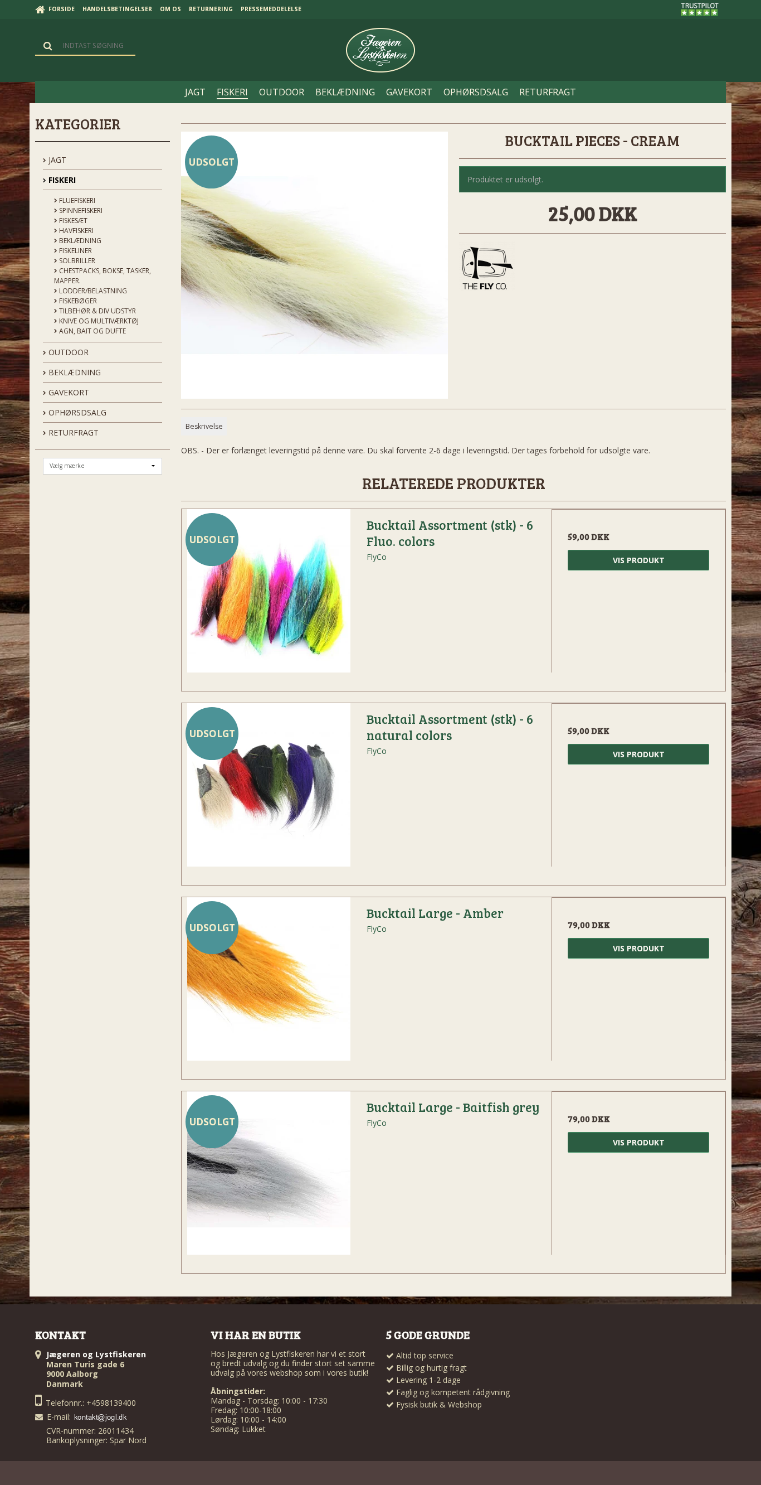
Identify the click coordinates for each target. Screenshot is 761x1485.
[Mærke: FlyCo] (487, 269)
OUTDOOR (67, 352)
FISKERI (61, 180)
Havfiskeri (75, 230)
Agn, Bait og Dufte (91, 331)
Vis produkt (639, 560)
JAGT (56, 159)
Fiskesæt (72, 220)
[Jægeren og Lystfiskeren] (380, 50)
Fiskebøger (77, 301)
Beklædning (79, 240)
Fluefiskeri (76, 200)
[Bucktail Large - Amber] (268, 984)
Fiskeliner (74, 250)
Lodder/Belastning (92, 291)
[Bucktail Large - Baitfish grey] (268, 1178)
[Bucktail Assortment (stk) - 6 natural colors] (268, 790)
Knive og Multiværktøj (98, 321)
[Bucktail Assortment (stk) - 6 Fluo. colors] (268, 596)
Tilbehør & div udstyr (96, 311)
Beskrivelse (204, 426)
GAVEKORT (67, 392)
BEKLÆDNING (73, 372)
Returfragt (72, 432)
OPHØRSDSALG (76, 412)
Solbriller (76, 260)
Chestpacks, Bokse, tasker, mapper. (102, 276)
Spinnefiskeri (80, 210)
